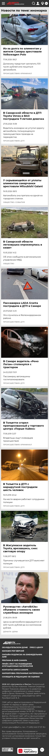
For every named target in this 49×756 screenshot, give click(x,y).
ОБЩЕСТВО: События (14, 202)
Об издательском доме (15, 647)
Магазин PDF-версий (13, 651)
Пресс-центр (36, 647)
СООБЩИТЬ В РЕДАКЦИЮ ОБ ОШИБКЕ (21, 677)
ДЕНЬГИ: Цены (10, 631)
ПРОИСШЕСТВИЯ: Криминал (17, 73)
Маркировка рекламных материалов (22, 673)
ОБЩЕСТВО (8, 263)
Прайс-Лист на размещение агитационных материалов (17, 665)
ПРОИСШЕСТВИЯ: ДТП (13, 141)
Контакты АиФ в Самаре (15, 670)
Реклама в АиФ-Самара (14, 660)
